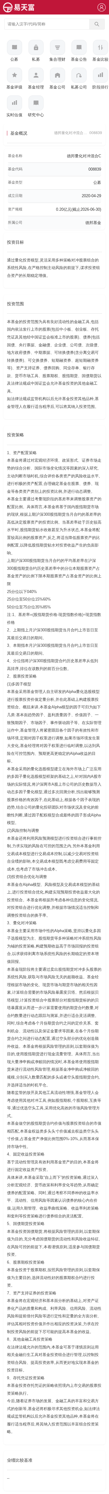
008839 (95, 133)
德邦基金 (93, 222)
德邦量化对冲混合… (70, 133)
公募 (97, 182)
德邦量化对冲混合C (84, 156)
